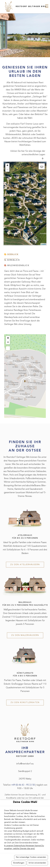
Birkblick (13, 260)
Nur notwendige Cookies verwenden (31, 857)
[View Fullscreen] (8, 348)
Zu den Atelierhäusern (25, 565)
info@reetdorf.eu (25, 764)
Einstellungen (18, 863)
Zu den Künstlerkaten (25, 702)
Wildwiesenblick (18, 266)
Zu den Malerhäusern (25, 635)
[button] (8, 338)
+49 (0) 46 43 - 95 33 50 (23, 785)
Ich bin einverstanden (37, 863)
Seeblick (12, 254)
